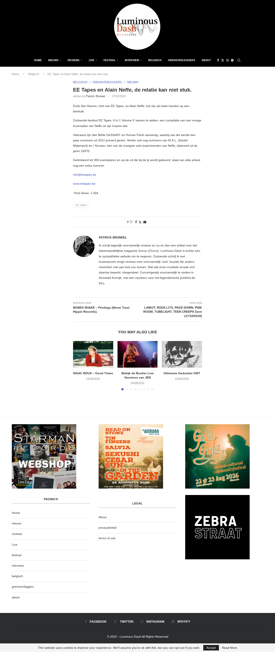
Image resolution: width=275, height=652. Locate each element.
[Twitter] (222, 60)
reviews (17, 534)
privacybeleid (107, 527)
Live (91, 60)
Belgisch (155, 60)
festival (16, 555)
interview (18, 565)
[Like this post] (131, 222)
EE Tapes (81, 205)
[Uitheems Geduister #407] (182, 354)
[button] (78, 365)
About (206, 60)
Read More (229, 647)
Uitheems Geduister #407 (181, 373)
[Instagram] (227, 60)
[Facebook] (218, 60)
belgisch (17, 576)
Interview (132, 60)
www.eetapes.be (84, 183)
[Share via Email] (144, 222)
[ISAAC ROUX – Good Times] (93, 354)
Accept (211, 647)
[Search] (239, 60)
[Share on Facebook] (136, 222)
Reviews (73, 60)
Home (38, 60)
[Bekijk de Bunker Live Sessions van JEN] (138, 354)
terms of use (107, 538)
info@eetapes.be (84, 174)
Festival (110, 60)
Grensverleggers (181, 60)
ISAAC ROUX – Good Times (93, 373)
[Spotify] (232, 60)
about (16, 597)
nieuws (53, 60)
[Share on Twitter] (140, 222)
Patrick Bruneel (95, 96)
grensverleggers (23, 586)
